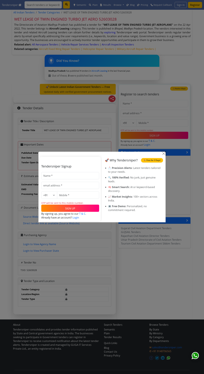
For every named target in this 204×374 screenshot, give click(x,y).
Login (76, 217)
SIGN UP (70, 208)
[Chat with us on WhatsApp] (195, 355)
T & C (82, 213)
